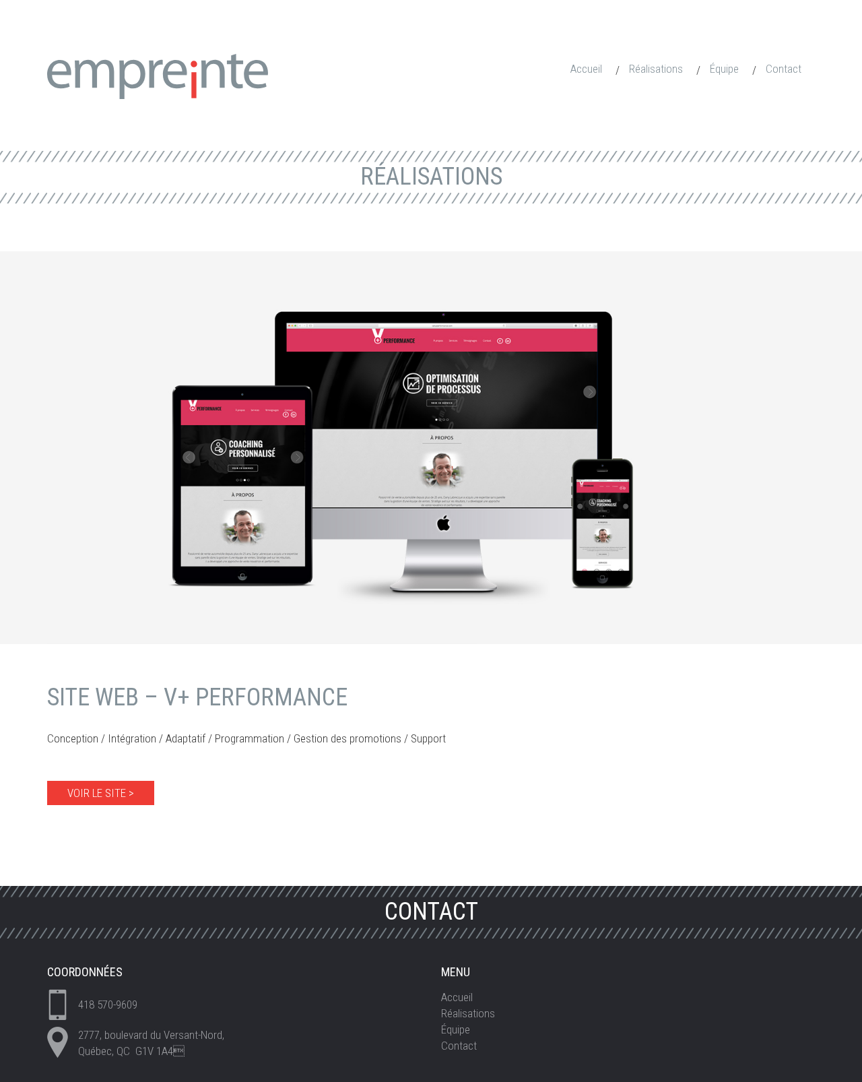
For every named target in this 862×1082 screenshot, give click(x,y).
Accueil (586, 68)
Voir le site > (100, 793)
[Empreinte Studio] (157, 75)
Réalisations (656, 68)
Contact (783, 68)
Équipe (724, 68)
